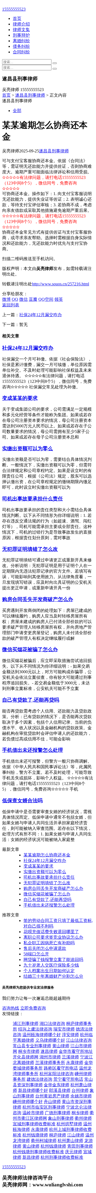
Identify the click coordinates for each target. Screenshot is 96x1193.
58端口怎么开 (36, 954)
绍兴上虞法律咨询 (35, 1029)
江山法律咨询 (79, 1040)
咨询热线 (10, 1008)
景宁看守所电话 (68, 1079)
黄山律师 (60, 1046)
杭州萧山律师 (70, 1140)
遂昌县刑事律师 (30, 95)
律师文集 (21, 29)
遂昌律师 (49, 1051)
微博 (6, 299)
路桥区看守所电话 (61, 1068)
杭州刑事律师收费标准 (62, 1157)
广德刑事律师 (57, 1112)
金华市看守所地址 (76, 1051)
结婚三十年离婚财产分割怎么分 (53, 976)
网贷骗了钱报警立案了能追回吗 (53, 959)
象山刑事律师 (61, 1118)
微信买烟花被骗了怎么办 (30, 649)
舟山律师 (52, 1101)
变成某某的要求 (20, 398)
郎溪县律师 (59, 1090)
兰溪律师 (70, 1057)
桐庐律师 (57, 1135)
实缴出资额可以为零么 (27, 448)
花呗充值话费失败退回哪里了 (51, 931)
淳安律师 (70, 1034)
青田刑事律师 (80, 1146)
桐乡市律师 (28, 1051)
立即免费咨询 (33, 1008)
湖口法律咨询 (52, 1023)
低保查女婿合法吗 (22, 800)
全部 (17, 110)
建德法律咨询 (39, 1079)
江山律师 (75, 1135)
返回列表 (10, 305)
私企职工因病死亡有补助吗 (49, 943)
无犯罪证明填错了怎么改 (30, 549)
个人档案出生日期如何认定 (49, 970)
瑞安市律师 (64, 1029)
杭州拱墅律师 (69, 1124)
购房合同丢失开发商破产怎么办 (37, 599)
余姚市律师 (81, 1096)
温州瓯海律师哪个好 (41, 1034)
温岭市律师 (33, 1112)
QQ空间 (45, 299)
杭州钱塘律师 (35, 1135)
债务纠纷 (21, 46)
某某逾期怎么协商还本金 (46, 855)
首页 (17, 18)
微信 (23, 299)
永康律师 (74, 1062)
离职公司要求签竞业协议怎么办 (53, 937)
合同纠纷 (21, 52)
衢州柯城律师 (44, 1140)
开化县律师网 (25, 1057)
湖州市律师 (50, 1057)
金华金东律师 (56, 1085)
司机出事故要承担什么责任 (32, 498)
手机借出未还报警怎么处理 (32, 750)
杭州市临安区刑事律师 (43, 1107)
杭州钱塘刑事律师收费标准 (38, 1151)
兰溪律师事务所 (50, 1062)
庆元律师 (73, 1151)
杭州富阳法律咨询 (56, 1073)
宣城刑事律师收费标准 (34, 1124)
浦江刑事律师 (25, 1023)
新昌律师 (30, 1157)
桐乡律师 (80, 1112)
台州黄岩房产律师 (52, 1096)
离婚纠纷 (21, 40)
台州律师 (80, 1090)
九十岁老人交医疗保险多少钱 (51, 965)
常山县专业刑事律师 (32, 1046)
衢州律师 (83, 1118)
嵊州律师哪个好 (28, 1101)
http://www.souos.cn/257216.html (60, 284)
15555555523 (14, 9)
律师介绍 (21, 24)
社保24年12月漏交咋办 (40, 314)
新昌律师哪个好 (33, 1090)
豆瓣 (33, 299)
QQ (15, 299)
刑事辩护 (21, 35)
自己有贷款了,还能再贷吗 (30, 700)
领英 (58, 299)
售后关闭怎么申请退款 (44, 948)
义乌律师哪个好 (50, 1040)
